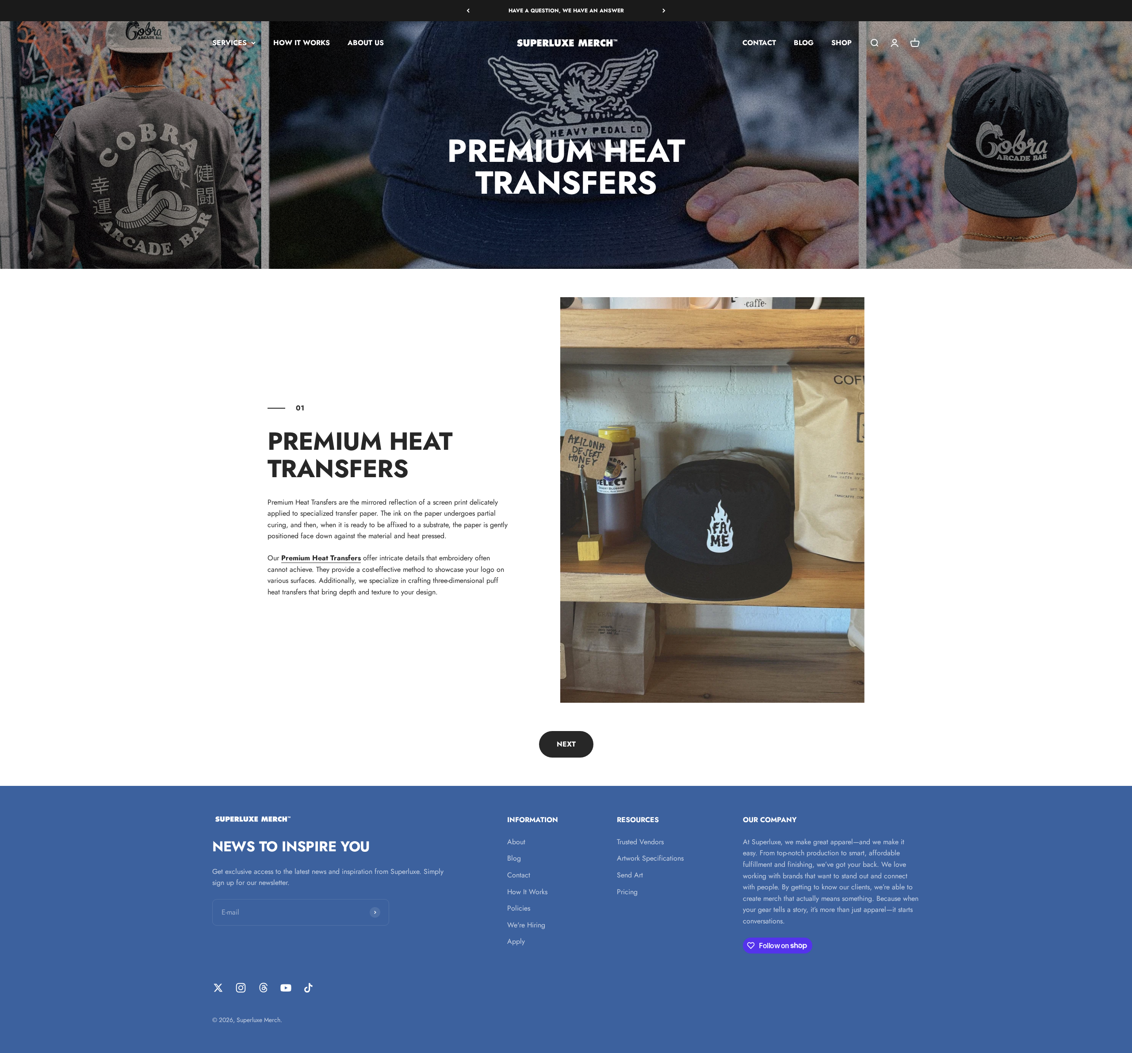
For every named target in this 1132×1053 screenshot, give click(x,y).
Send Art (630, 875)
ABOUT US (366, 43)
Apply (516, 941)
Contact (518, 875)
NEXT (566, 744)
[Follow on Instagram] (241, 988)
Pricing (627, 892)
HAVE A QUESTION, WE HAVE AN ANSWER (566, 11)
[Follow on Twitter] (218, 988)
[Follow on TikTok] (308, 988)
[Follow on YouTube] (286, 988)
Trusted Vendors (640, 842)
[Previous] (468, 10)
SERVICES (229, 43)
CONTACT (759, 43)
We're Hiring (526, 925)
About (516, 842)
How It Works (527, 892)
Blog (514, 858)
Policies (518, 908)
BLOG (804, 43)
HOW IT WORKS (301, 43)
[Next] (663, 10)
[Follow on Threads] (263, 988)
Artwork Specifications (650, 858)
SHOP (841, 43)
